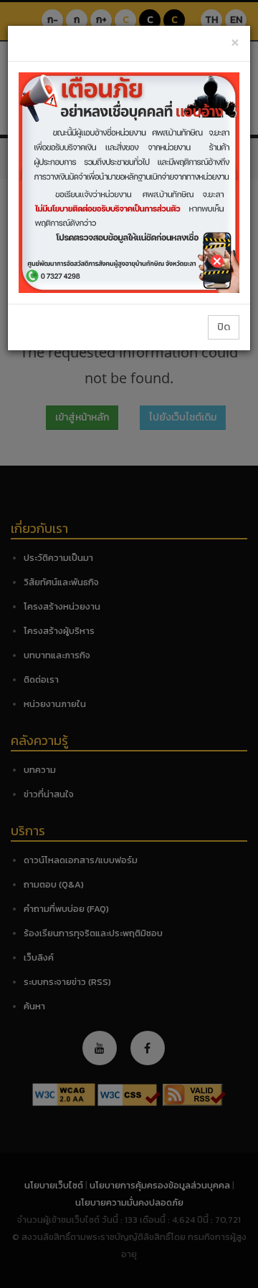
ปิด (223, 327)
